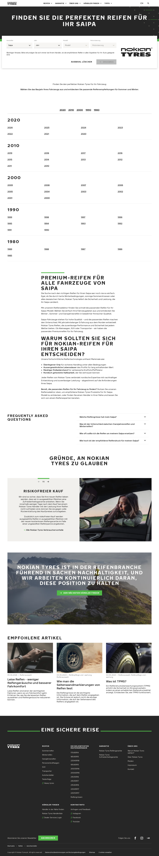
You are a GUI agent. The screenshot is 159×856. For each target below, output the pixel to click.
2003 (83, 191)
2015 (9, 159)
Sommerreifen (48, 751)
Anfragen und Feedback (80, 809)
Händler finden (91, 3)
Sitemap (92, 852)
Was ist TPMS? (116, 681)
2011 (9, 166)
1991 (9, 230)
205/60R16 (75, 773)
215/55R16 (75, 777)
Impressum (132, 765)
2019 (9, 153)
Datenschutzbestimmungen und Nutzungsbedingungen (65, 852)
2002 (120, 191)
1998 (46, 217)
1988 (46, 249)
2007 (83, 185)
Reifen (46, 3)
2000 (80, 110)
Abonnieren (48, 838)
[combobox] (19, 45)
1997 (83, 217)
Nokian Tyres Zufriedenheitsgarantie (108, 756)
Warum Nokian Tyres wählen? (136, 752)
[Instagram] (142, 838)
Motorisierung (95, 40)
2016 (120, 153)
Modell (65, 40)
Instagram (77, 813)
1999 (9, 217)
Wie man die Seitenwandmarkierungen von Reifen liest (78, 684)
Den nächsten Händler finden (81, 593)
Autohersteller (48, 775)
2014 (46, 159)
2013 (83, 159)
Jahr (35, 40)
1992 (120, 223)
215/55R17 (75, 781)
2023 (120, 127)
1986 (120, 249)
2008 (47, 185)
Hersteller (10, 40)
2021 (46, 134)
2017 (83, 153)
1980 (96, 110)
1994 (46, 223)
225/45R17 (75, 789)
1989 (9, 249)
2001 (9, 198)
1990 (88, 110)
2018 (46, 153)
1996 (120, 217)
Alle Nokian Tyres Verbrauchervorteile (44, 530)
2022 (10, 134)
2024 (83, 127)
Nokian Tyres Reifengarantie (110, 751)
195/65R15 (75, 765)
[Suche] (148, 3)
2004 (47, 191)
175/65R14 (75, 753)
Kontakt (131, 769)
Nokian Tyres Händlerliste (52, 813)
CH (141, 3)
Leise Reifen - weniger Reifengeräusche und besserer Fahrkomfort (29, 682)
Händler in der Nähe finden (53, 809)
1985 (9, 255)
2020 (63, 110)
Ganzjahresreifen (49, 759)
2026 (10, 127)
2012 (120, 159)
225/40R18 (75, 761)
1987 (83, 249)
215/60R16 (75, 785)
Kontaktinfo (78, 805)
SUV (43, 767)
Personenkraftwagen (50, 763)
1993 (83, 223)
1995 (9, 223)
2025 (46, 127)
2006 (120, 185)
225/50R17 (75, 793)
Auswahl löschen (81, 62)
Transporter (47, 771)
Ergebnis (108, 62)
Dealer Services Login (53, 817)
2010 (71, 110)
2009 (10, 185)
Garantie (59, 3)
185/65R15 (75, 757)
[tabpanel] (61, 51)
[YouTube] (148, 838)
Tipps (107, 3)
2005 (10, 191)
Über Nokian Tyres (135, 757)
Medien (131, 761)
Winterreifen (47, 755)
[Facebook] (135, 838)
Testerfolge (46, 779)
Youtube (76, 822)
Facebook (77, 817)
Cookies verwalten (105, 852)
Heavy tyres (49, 783)
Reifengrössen (76, 797)
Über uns (73, 3)
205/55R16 (75, 769)
